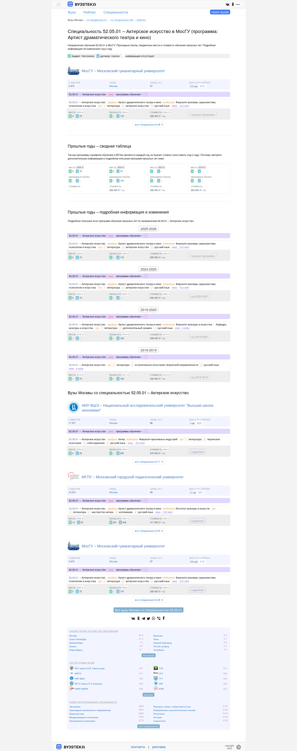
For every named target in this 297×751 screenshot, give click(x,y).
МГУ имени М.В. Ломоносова (90, 668)
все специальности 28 (147, 124)
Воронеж (157, 635)
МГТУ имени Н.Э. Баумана (88, 683)
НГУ (161, 673)
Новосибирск (75, 649)
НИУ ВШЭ (80, 678)
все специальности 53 (147, 531)
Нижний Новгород (162, 642)
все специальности (148, 726)
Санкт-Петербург (77, 639)
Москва (113, 86)
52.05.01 (73, 102)
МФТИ (78, 673)
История (157, 717)
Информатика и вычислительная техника (174, 710)
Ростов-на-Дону (161, 646)
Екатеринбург (76, 642)
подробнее (197, 451)
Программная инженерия (82, 720)
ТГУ (161, 678)
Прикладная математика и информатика (90, 710)
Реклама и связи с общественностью (172, 706)
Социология (159, 720)
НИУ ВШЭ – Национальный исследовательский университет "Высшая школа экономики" (147, 407)
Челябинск (158, 649)
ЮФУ (161, 688)
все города (148, 655)
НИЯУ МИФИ (81, 688)
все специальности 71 (147, 461)
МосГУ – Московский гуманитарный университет (123, 70)
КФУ (161, 683)
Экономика (74, 706)
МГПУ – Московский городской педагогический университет (133, 476)
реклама (159, 746)
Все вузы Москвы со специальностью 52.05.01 (148, 610)
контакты (138, 746)
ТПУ (161, 668)
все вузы (148, 694)
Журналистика (76, 713)
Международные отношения (83, 717)
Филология (159, 713)
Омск (156, 639)
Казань (72, 646)
